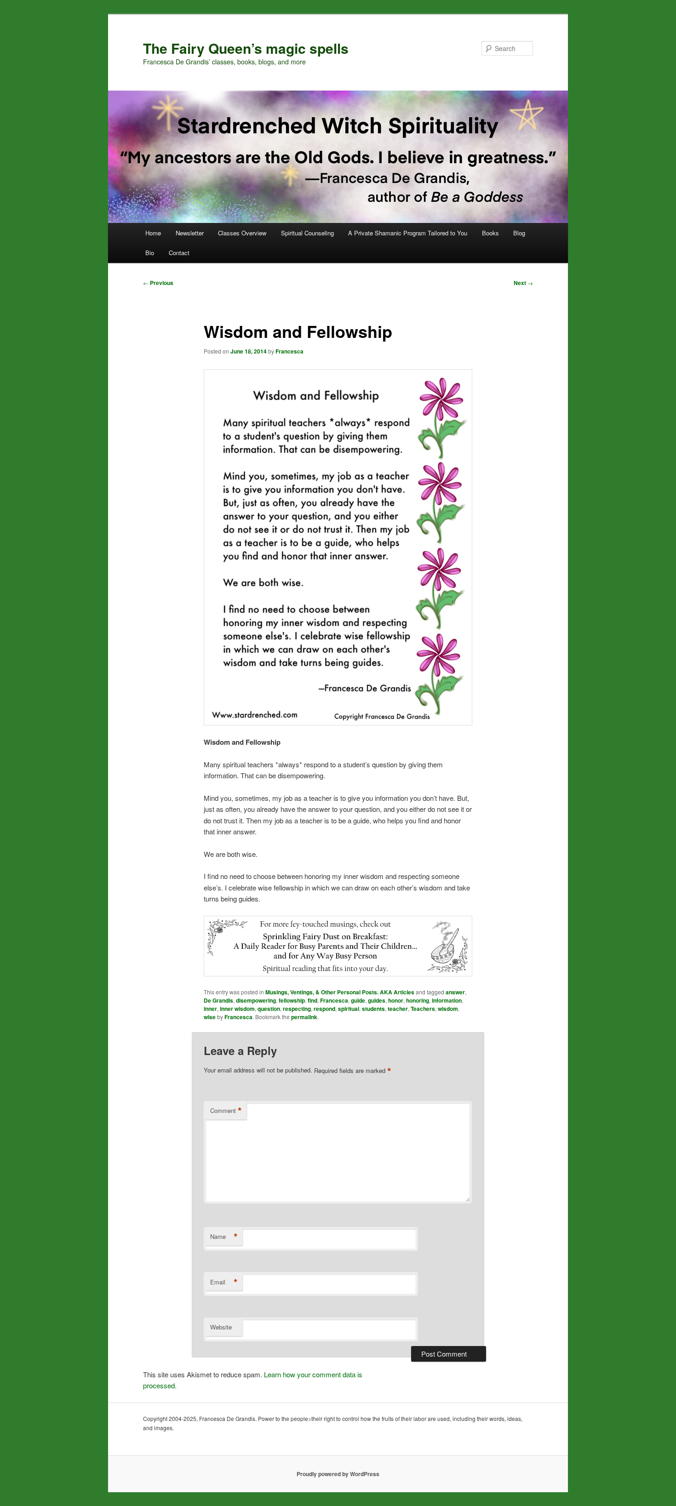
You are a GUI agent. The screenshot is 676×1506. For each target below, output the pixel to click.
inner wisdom (237, 1008)
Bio (149, 252)
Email (224, 1282)
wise (210, 1017)
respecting (297, 1008)
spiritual (348, 1008)
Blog (519, 232)
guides (376, 1000)
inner (210, 1008)
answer (455, 992)
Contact (179, 252)
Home (153, 232)
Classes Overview (242, 232)
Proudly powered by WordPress (338, 1474)
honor (395, 1000)
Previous (158, 283)
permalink (304, 1017)
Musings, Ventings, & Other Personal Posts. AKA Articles (339, 992)
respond (324, 1008)
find (312, 1000)
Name (224, 1236)
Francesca (289, 351)
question (269, 1008)
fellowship (292, 1000)
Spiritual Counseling (307, 232)
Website (221, 1327)
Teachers (423, 1008)
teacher (398, 1008)
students (373, 1008)
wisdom (448, 1008)
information (447, 1000)
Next (523, 283)
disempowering (256, 1000)
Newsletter (190, 232)
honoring (417, 1000)
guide (358, 1000)
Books (490, 232)
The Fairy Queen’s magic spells (246, 48)
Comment (226, 1110)
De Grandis (218, 1000)
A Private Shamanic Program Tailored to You (407, 232)
